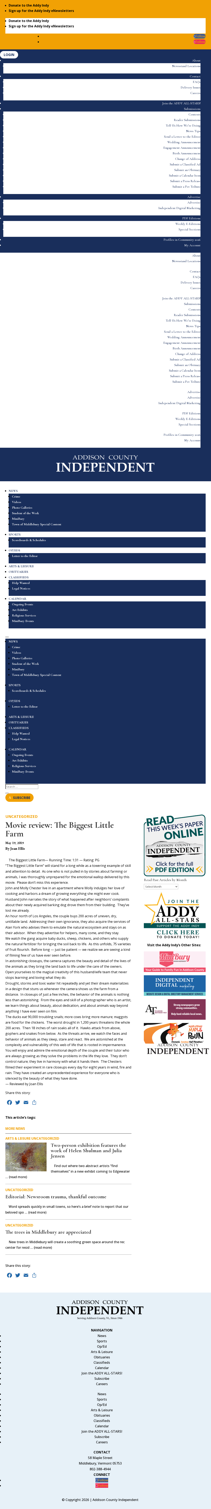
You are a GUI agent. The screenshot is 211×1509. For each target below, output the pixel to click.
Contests (194, 114)
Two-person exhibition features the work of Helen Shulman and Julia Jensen (88, 1150)
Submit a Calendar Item (184, 175)
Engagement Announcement (181, 148)
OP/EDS (14, 550)
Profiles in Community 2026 (182, 240)
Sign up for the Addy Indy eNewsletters (41, 10)
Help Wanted (21, 583)
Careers (195, 93)
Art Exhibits (20, 610)
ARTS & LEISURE (21, 566)
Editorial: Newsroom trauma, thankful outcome (55, 1196)
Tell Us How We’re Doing (183, 125)
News (101, 1335)
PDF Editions (191, 218)
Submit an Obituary (187, 170)
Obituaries (102, 1357)
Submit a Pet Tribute (186, 187)
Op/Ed (102, 1346)
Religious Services (24, 615)
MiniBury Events (23, 621)
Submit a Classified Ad (185, 164)
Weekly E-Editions (187, 224)
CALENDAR (17, 599)
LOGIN (9, 54)
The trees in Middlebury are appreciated (48, 1232)
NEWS (13, 491)
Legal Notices (21, 588)
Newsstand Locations (186, 66)
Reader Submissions (187, 120)
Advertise (193, 197)
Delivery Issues (190, 87)
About (196, 60)
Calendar (102, 1368)
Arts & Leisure (17, 1138)
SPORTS (15, 534)
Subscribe (101, 1378)
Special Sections (189, 229)
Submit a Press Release (185, 181)
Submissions (192, 109)
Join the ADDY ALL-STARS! (181, 103)
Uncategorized (21, 816)
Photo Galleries (22, 508)
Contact (195, 76)
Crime (16, 496)
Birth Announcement (186, 153)
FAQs (196, 82)
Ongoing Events (22, 604)
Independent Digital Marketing (179, 208)
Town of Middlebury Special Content (36, 524)
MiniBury (18, 519)
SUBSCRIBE (21, 797)
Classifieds (102, 1362)
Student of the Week (25, 513)
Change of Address (187, 159)
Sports (102, 1341)
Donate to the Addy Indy (29, 5)
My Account (192, 245)
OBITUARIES (18, 572)
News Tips (193, 131)
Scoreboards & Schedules (29, 540)
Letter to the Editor (25, 556)
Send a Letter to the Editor (182, 137)
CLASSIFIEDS (19, 577)
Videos (16, 502)
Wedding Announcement (183, 142)
